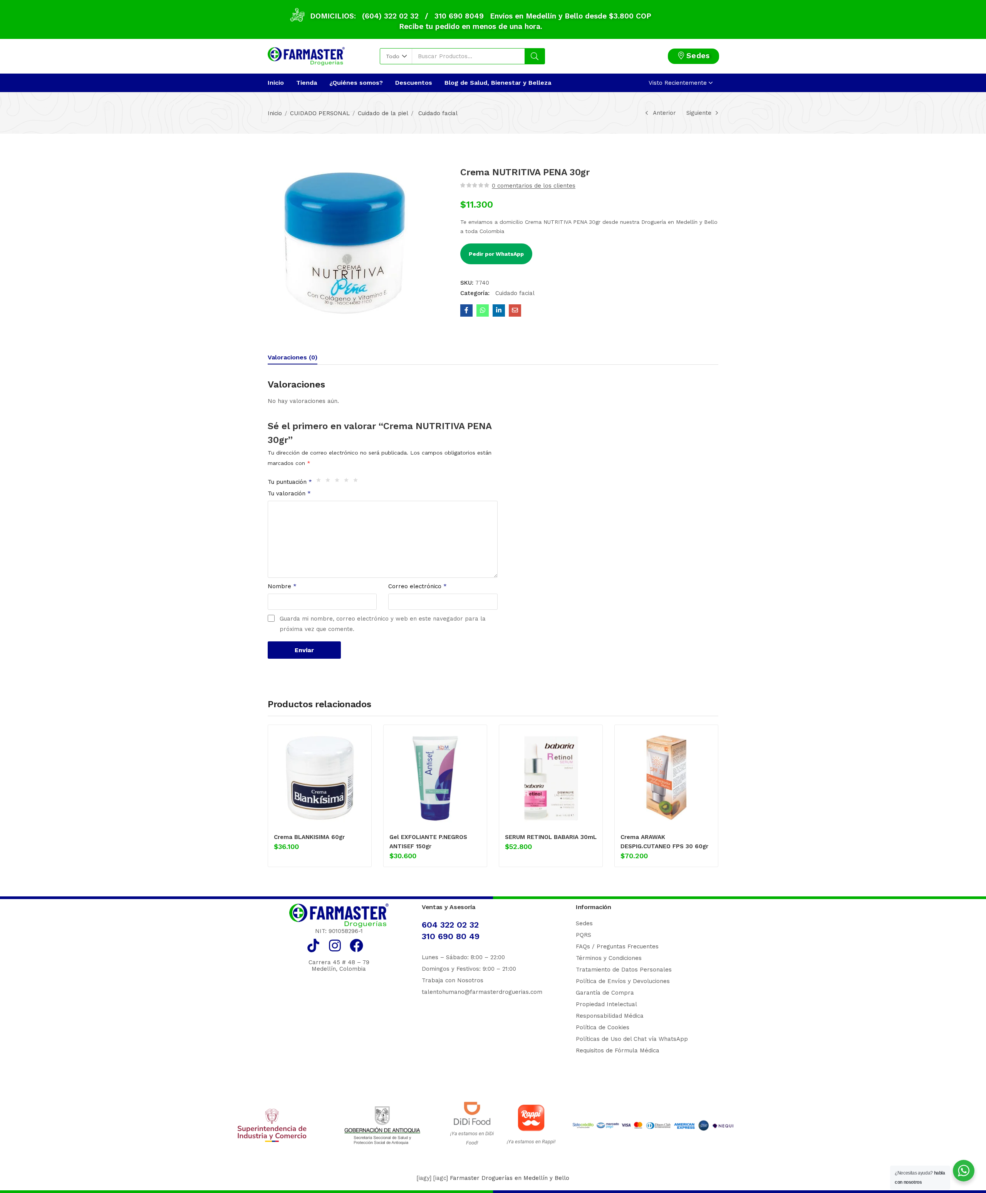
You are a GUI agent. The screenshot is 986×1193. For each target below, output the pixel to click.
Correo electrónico (417, 586)
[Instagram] (335, 945)
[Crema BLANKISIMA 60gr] (320, 778)
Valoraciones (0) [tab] (292, 357)
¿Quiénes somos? (356, 82)
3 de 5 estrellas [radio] (339, 482)
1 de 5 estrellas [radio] (320, 482)
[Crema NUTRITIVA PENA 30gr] (466, 310)
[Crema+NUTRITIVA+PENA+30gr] (499, 310)
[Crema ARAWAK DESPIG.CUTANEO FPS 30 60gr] (666, 778)
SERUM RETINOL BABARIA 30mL (551, 837)
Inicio (276, 82)
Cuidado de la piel (383, 113)
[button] (396, 56)
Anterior (664, 112)
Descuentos (413, 82)
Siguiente (698, 112)
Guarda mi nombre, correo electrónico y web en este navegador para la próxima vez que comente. (383, 624)
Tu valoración (289, 493)
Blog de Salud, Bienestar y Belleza (497, 82)
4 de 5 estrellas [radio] (348, 482)
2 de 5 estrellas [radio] (329, 482)
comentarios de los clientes (533, 185)
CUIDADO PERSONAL (320, 113)
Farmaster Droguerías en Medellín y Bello (509, 1178)
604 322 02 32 (450, 925)
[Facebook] (356, 945)
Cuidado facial (437, 113)
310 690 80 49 (451, 936)
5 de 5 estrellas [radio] (357, 482)
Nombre (282, 586)
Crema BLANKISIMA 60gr (309, 837)
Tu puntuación (290, 481)
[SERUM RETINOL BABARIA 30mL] (551, 778)
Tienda (306, 82)
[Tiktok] (313, 945)
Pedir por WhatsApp (496, 254)
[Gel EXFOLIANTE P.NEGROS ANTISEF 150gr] (435, 778)
